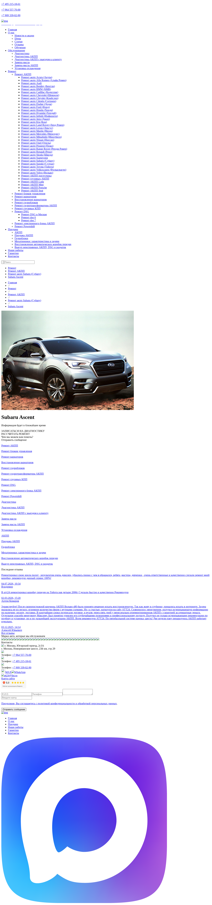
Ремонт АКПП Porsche (34, 187)
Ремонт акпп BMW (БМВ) (36, 89)
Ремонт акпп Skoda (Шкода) (37, 154)
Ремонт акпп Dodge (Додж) (36, 104)
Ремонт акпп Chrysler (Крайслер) (39, 98)
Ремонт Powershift (25, 226)
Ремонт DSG (22, 211)
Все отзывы (8, 633)
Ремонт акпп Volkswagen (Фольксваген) (43, 169)
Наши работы (15, 250)
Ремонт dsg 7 (28, 220)
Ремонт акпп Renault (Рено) (36, 151)
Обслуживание (16, 50)
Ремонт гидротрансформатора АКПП (36, 205)
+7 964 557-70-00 (10, 9)
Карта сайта (8, 678)
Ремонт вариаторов (25, 196)
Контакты (13, 256)
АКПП (18, 232)
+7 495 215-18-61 (10, 4)
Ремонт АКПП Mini (32, 184)
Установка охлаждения (27, 68)
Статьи (19, 41)
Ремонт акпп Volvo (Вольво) (37, 172)
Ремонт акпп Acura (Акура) (36, 77)
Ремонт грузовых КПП (28, 208)
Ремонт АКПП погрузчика (36, 175)
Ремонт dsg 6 (28, 217)
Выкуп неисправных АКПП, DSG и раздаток (40, 247)
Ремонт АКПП (23, 74)
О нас (11, 32)
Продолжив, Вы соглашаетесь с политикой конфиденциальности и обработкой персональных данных (59, 703)
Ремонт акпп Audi (31, 83)
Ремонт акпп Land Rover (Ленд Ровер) (42, 125)
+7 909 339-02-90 (10, 15)
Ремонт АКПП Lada (32, 181)
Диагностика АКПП (26, 56)
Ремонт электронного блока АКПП (35, 223)
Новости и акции (24, 35)
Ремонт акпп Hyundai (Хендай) (38, 113)
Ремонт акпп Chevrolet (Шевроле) (40, 95)
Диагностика (22, 53)
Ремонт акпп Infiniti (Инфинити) (39, 116)
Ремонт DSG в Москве (34, 214)
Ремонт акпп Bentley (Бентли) (38, 86)
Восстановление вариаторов (31, 199)
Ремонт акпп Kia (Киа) (34, 122)
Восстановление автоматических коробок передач (43, 244)
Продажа (13, 229)
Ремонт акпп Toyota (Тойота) (37, 166)
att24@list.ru (10, 675)
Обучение (20, 47)
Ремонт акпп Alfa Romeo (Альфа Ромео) (43, 80)
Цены (18, 38)
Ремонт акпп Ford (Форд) (35, 107)
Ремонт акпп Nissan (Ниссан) (37, 139)
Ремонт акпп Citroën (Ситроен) (38, 101)
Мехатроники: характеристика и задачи (37, 241)
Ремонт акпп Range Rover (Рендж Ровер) (44, 148)
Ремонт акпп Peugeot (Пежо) (37, 145)
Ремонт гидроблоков (26, 202)
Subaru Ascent (15, 276)
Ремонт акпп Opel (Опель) (36, 142)
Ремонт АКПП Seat (32, 190)
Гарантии (13, 253)
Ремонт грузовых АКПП (35, 178)
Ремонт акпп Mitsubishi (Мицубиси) (41, 137)
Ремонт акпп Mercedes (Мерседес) (40, 134)
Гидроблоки (21, 238)
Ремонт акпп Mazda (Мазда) (37, 131)
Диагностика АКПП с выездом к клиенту (38, 59)
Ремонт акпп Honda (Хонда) (37, 110)
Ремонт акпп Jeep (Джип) (35, 119)
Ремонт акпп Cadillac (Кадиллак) (39, 92)
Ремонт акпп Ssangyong (34, 157)
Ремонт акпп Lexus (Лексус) (37, 128)
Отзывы (19, 44)
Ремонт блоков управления (30, 193)
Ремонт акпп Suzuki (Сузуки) (37, 163)
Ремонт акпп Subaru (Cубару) (37, 160)
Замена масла (22, 62)
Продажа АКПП (24, 235)
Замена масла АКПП (26, 65)
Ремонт (12, 71)
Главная (12, 29)
